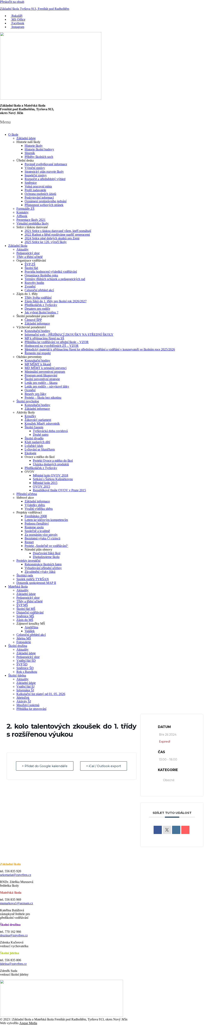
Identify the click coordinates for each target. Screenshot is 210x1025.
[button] (105, 122)
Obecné (169, 780)
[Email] (185, 830)
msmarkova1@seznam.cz (16, 903)
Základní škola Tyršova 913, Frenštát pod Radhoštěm (34, 8)
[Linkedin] (176, 830)
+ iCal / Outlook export (103, 766)
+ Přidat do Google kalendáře (44, 766)
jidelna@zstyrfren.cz (13, 964)
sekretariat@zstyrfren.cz (15, 875)
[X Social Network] (167, 830)
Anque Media (28, 1023)
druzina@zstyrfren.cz (14, 935)
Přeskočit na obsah (12, 1)
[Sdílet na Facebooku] (158, 830)
